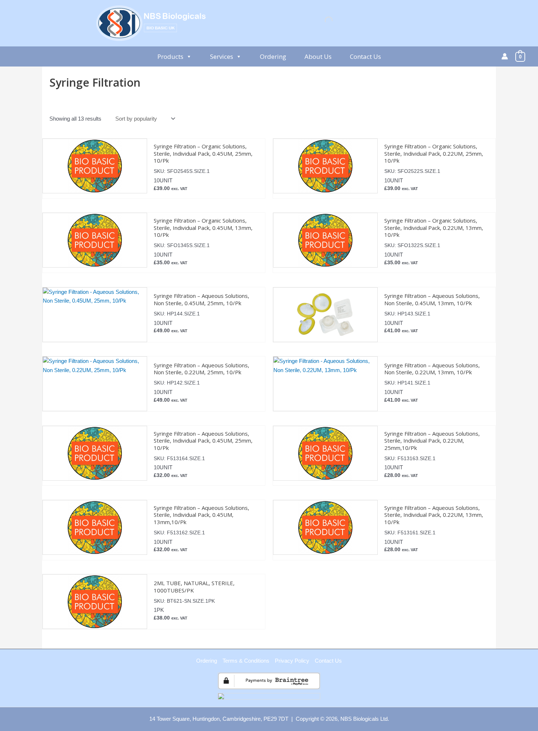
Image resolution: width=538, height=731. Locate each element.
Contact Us (365, 56)
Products (170, 56)
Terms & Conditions (246, 661)
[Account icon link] (504, 56)
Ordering (273, 56)
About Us (318, 56)
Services (221, 56)
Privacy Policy (292, 661)
